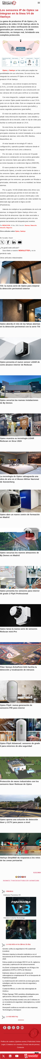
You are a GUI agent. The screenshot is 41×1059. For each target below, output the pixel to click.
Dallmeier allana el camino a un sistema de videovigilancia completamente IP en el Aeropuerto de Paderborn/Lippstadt (21, 975)
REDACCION (6, 225)
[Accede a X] (3, 1056)
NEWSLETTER (24, 250)
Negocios (9, 227)
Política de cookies (7, 1041)
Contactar (20, 1047)
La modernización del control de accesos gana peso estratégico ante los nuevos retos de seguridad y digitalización (20, 983)
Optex (4, 70)
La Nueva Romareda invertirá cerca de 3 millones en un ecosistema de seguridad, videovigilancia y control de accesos (21, 1002)
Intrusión (3, 227)
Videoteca (9, 891)
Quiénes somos (20, 1041)
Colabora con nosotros (14, 1044)
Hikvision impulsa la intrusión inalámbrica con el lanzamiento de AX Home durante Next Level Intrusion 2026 (21, 956)
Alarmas (27, 225)
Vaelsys (12, 70)
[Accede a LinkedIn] (10, 1056)
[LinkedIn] (14, 242)
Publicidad (31, 1041)
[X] (2, 242)
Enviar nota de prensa (31, 1044)
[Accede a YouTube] (16, 1056)
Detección (34, 225)
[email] (19, 242)
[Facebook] (8, 242)
